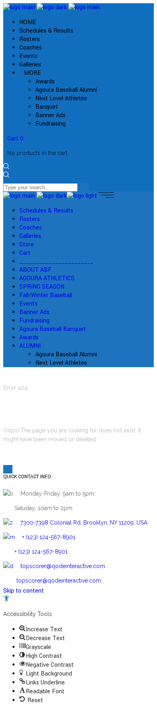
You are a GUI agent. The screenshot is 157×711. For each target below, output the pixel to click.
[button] (6, 599)
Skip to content (23, 591)
